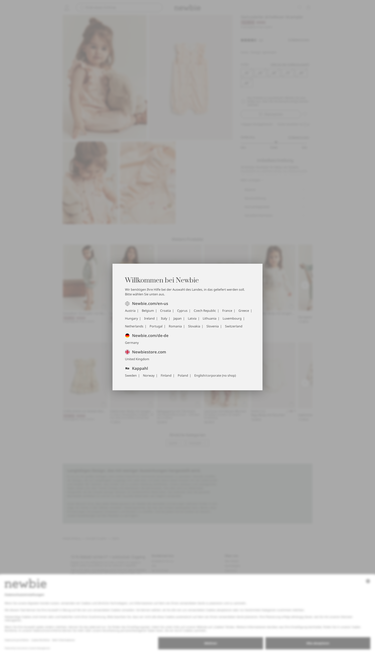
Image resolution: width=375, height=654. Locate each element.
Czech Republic (205, 310)
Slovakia (194, 326)
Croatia (165, 310)
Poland (183, 375)
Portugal (156, 326)
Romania (175, 326)
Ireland (149, 318)
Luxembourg (232, 318)
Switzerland (233, 326)
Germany (132, 342)
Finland (166, 375)
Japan (177, 318)
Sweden (131, 375)
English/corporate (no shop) (215, 375)
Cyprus (182, 310)
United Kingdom (137, 359)
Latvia (192, 318)
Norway (148, 375)
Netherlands (134, 326)
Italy (164, 318)
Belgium (148, 310)
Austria (130, 310)
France (227, 310)
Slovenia (212, 326)
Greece (243, 310)
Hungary (131, 318)
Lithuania (209, 318)
